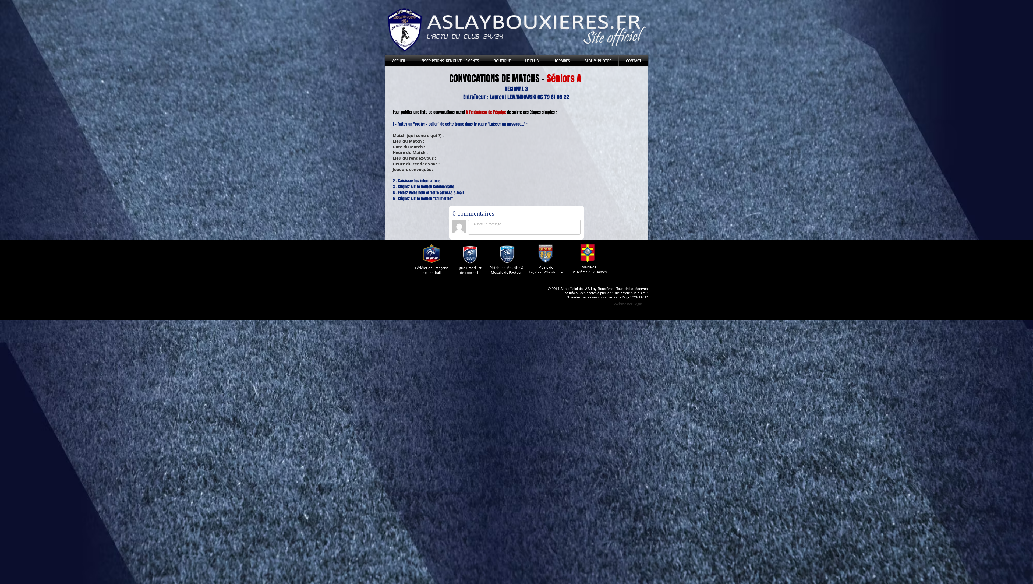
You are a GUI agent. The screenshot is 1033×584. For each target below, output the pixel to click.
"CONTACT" (639, 297)
